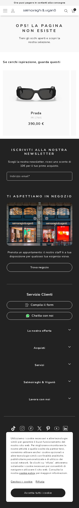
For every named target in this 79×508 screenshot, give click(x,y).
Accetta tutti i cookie (38, 493)
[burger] (5, 10)
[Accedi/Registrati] (13, 11)
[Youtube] (56, 428)
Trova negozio (39, 267)
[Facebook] (31, 428)
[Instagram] (22, 428)
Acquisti (39, 348)
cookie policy (27, 473)
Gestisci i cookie (22, 482)
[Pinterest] (48, 428)
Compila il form (42, 305)
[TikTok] (13, 428)
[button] (73, 11)
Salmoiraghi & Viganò (39, 382)
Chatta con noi (42, 316)
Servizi (39, 365)
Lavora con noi (39, 399)
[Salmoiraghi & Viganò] (39, 10)
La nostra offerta (39, 331)
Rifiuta (40, 482)
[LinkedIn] (65, 428)
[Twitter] (39, 428)
